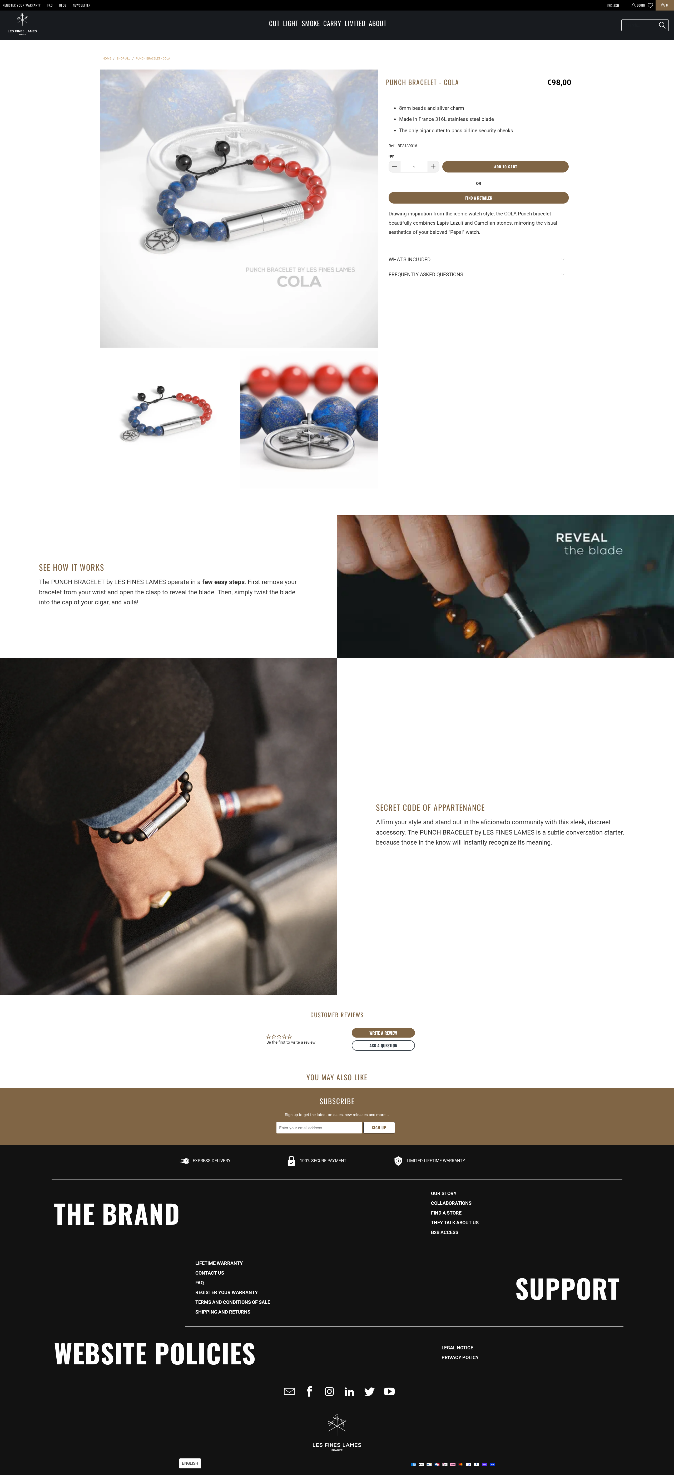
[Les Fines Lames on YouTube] (388, 1391)
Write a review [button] (383, 1033)
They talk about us (455, 1222)
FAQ (50, 5)
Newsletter (82, 5)
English (613, 5)
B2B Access (444, 1232)
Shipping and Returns (222, 1312)
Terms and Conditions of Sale (232, 1302)
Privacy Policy (460, 1357)
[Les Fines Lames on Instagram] (328, 1391)
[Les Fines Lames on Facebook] (308, 1391)
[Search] (662, 25)
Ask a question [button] (383, 1045)
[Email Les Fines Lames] (288, 1391)
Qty (391, 156)
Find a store (446, 1213)
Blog (62, 5)
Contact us (209, 1273)
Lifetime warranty (219, 1263)
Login (641, 5)
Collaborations (451, 1203)
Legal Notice (457, 1347)
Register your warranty (22, 5)
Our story (444, 1193)
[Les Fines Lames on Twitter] (368, 1391)
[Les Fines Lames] (19, 25)
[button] (274, 23)
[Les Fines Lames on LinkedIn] (348, 1391)
